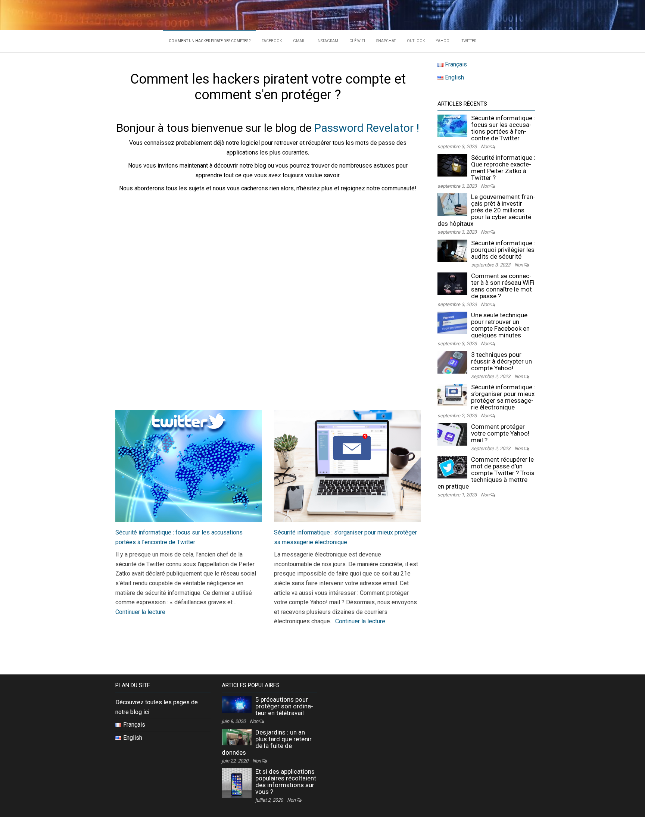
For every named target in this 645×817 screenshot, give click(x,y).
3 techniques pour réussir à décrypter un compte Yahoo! (501, 361)
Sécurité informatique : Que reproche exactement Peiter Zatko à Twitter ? (503, 167)
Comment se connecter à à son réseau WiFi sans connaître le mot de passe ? (503, 286)
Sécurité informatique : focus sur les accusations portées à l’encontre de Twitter (503, 128)
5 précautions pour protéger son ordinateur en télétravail (284, 706)
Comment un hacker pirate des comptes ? (209, 41)
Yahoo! (443, 41)
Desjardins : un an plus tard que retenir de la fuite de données (267, 742)
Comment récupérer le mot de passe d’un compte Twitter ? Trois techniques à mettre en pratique (486, 473)
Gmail (299, 41)
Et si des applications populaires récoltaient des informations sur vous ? (285, 781)
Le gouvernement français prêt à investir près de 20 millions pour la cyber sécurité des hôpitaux (486, 210)
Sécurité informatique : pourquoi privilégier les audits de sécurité (503, 249)
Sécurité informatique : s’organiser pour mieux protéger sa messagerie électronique (503, 397)
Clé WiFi (357, 41)
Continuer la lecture (140, 611)
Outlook (416, 41)
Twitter (469, 41)
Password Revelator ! (366, 127)
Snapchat (386, 41)
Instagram (327, 41)
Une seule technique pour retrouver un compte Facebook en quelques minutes (500, 325)
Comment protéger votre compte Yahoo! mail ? (500, 433)
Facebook (272, 41)
